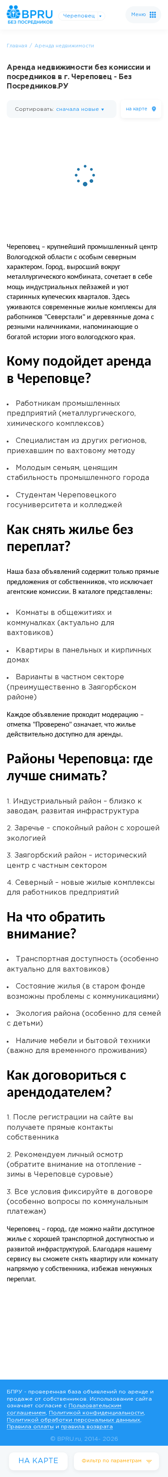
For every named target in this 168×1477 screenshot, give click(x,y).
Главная (17, 46)
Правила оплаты (30, 1426)
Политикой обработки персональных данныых (73, 1420)
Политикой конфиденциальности (96, 1412)
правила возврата (87, 1426)
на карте (136, 109)
